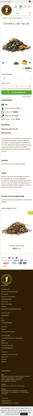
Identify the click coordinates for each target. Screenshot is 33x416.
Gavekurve (3, 329)
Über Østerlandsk (5, 289)
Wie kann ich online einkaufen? (8, 296)
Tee (2, 318)
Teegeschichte (4, 356)
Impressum (3, 306)
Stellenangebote (5, 315)
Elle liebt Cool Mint (5, 313)
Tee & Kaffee (4, 326)
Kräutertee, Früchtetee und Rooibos (9, 354)
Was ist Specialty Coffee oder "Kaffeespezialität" (12, 338)
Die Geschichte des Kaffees (7, 345)
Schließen (24, 414)
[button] (30, 62)
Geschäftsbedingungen (6, 299)
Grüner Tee (3, 359)
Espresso (3, 340)
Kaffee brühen (4, 343)
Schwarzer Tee (4, 352)
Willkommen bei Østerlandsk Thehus (9, 291)
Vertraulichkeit (4, 301)
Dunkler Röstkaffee (5, 335)
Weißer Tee (3, 361)
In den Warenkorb (18, 92)
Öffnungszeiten (4, 294)
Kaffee (2, 320)
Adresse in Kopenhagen (6, 304)
